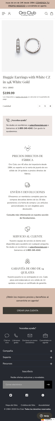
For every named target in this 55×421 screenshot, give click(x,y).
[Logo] (27, 13)
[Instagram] (11, 395)
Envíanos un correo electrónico (29, 341)
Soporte (7, 357)
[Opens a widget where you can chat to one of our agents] (44, 416)
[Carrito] (51, 13)
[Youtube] (43, 395)
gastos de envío (22, 97)
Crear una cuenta (27, 310)
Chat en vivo (7, 341)
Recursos (7, 363)
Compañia (8, 350)
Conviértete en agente (45, 341)
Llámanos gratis (16, 341)
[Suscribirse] (48, 385)
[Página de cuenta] (9, 13)
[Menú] (3, 13)
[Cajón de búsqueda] (46, 13)
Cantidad (7, 106)
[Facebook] (27, 395)
